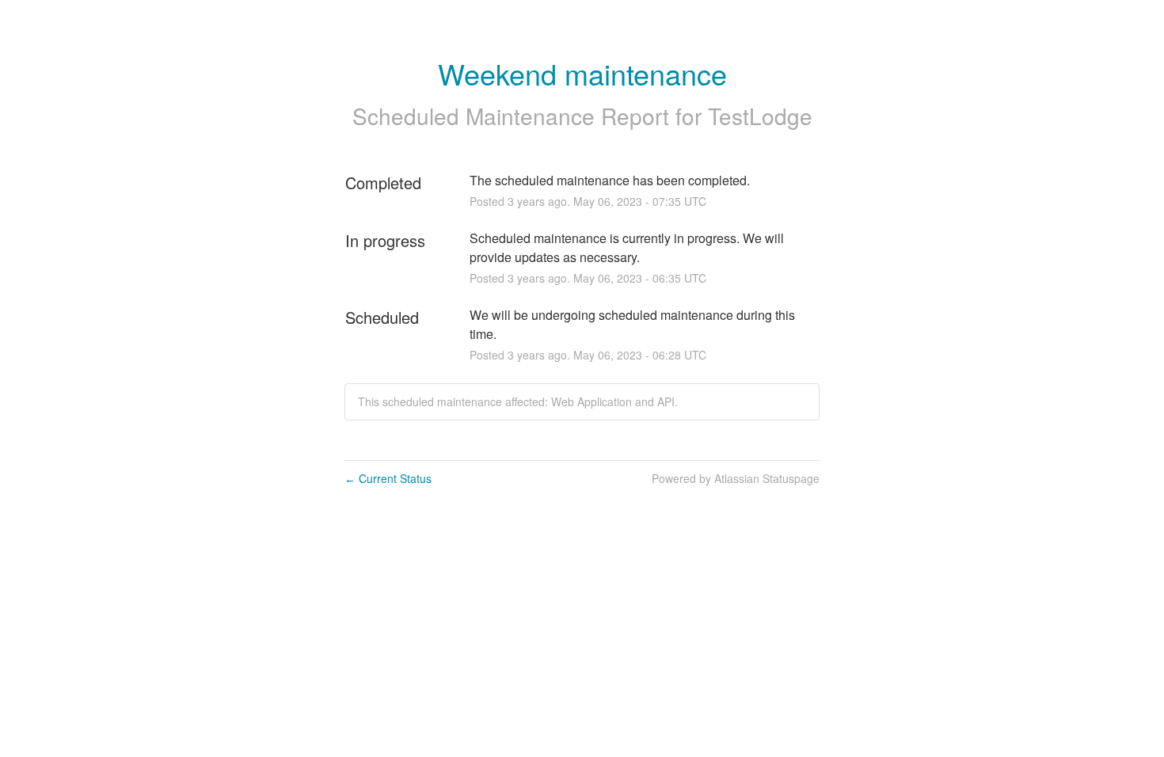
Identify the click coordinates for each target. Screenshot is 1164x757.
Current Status (388, 478)
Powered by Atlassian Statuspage (736, 478)
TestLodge (760, 115)
